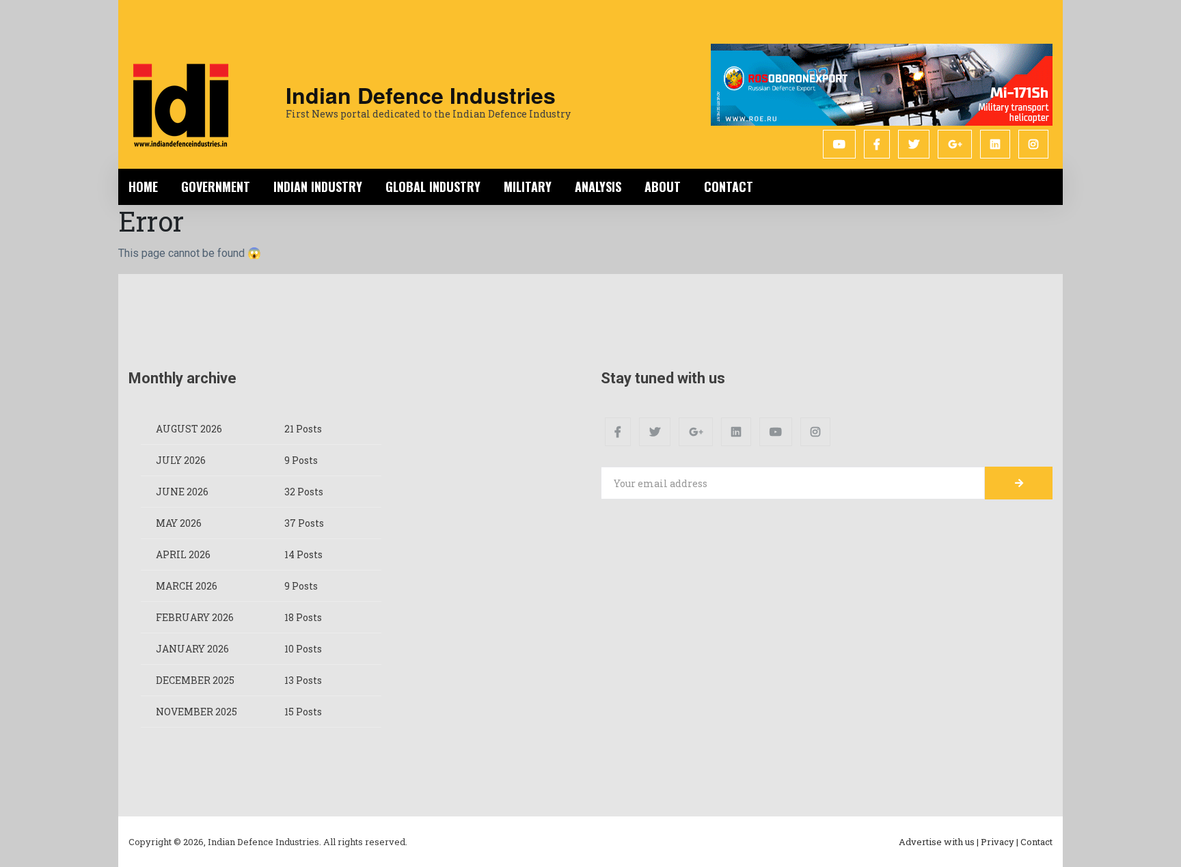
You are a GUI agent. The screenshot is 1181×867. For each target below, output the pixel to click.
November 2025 (196, 711)
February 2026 (195, 617)
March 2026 (186, 585)
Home (143, 186)
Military (528, 186)
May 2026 (179, 523)
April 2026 (183, 554)
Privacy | (999, 842)
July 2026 (181, 460)
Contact (728, 186)
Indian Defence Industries (421, 95)
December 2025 (195, 680)
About (662, 186)
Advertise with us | (939, 842)
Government (215, 186)
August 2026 (189, 428)
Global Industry (432, 186)
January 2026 (192, 648)
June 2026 (182, 491)
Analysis (598, 186)
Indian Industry (317, 186)
